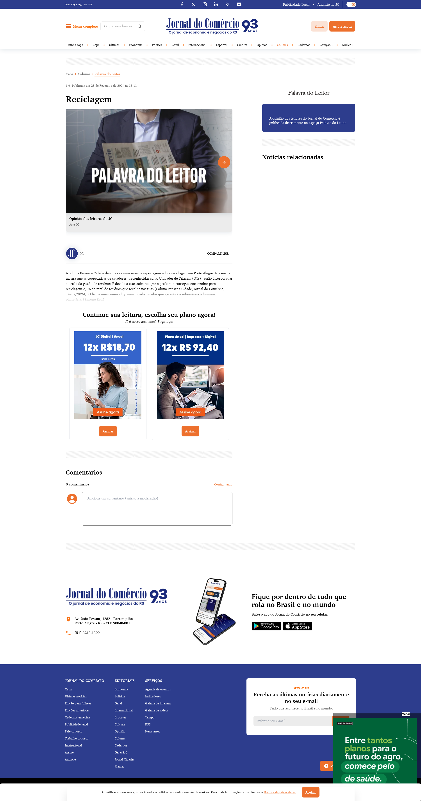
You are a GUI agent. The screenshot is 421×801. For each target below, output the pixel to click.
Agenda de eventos (158, 689)
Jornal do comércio (84, 680)
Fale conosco (73, 731)
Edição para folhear (78, 703)
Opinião (262, 45)
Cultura (242, 45)
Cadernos (304, 45)
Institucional (73, 745)
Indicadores (153, 696)
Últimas (114, 45)
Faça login (165, 321)
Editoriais (125, 680)
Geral (175, 45)
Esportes (222, 45)
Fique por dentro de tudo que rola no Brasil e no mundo (299, 601)
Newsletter (152, 731)
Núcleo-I (347, 45)
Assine (69, 752)
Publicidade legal (76, 724)
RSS (148, 724)
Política (157, 45)
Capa (96, 45)
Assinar (108, 431)
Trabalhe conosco (77, 738)
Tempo (150, 717)
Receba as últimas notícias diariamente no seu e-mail (301, 697)
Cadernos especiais (78, 717)
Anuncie (70, 759)
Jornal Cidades (125, 759)
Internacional (197, 45)
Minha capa (75, 45)
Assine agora (342, 26)
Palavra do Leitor (107, 74)
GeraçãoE (326, 45)
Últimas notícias (76, 696)
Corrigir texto (223, 484)
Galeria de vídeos (157, 710)
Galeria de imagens (158, 703)
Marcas (119, 766)
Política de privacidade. (280, 792)
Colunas (282, 45)
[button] (224, 162)
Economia (136, 45)
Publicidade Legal (296, 4)
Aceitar (310, 792)
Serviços (153, 680)
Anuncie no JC (328, 4)
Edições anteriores (77, 710)
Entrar (319, 26)
